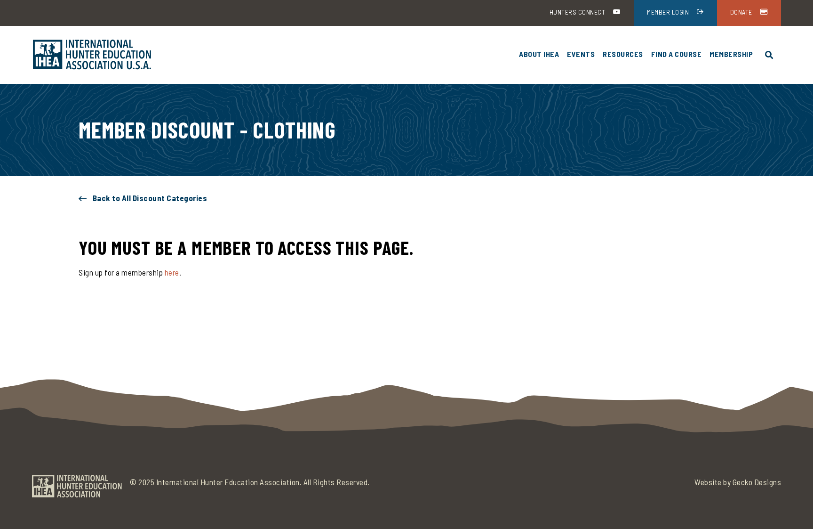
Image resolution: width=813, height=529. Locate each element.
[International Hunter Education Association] (92, 55)
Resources (623, 53)
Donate (741, 12)
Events (581, 53)
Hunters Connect (578, 12)
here (172, 272)
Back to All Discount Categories (150, 198)
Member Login (668, 12)
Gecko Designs (757, 482)
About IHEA (539, 53)
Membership (731, 53)
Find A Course (676, 53)
